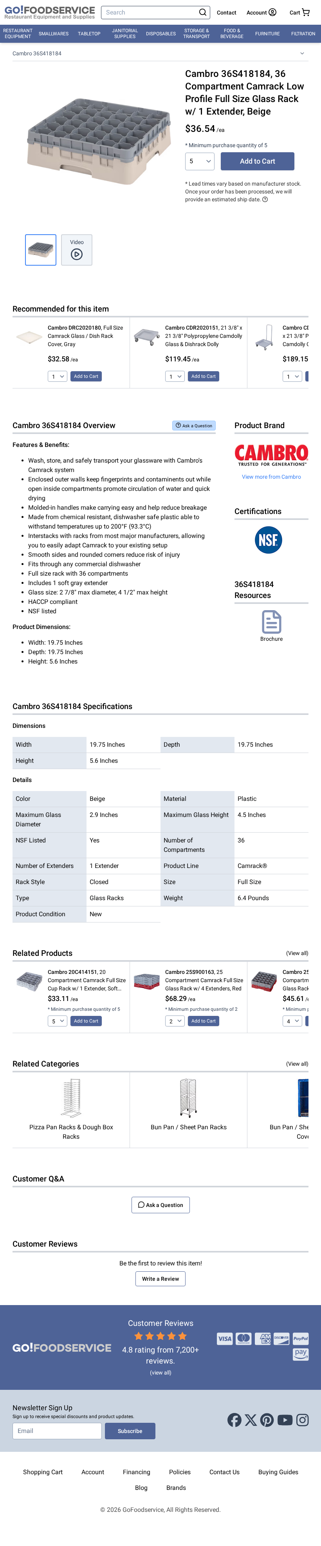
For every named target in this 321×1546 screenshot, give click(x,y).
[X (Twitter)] (251, 1421)
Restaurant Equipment (17, 33)
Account (92, 1472)
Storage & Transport (196, 33)
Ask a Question (197, 425)
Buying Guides (278, 1472)
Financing (136, 1472)
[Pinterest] (267, 1421)
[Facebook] (234, 1421)
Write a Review (160, 1279)
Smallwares (54, 33)
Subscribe (130, 1431)
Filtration (303, 33)
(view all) (160, 1372)
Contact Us (224, 1472)
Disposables (161, 33)
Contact (226, 12)
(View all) (297, 953)
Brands (176, 1487)
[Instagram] (302, 1421)
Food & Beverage (231, 33)
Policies (180, 1472)
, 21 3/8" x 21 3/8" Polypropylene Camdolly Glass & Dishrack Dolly (203, 336)
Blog (141, 1487)
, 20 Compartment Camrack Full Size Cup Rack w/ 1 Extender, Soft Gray (87, 981)
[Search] (202, 12)
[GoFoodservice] (50, 12)
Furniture (267, 33)
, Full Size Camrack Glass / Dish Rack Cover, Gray (85, 336)
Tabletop (89, 33)
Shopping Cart (43, 1472)
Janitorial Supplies (125, 33)
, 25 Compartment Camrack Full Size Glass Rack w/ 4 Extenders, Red (204, 980)
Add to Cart (257, 161)
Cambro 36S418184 (37, 53)
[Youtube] (285, 1421)
